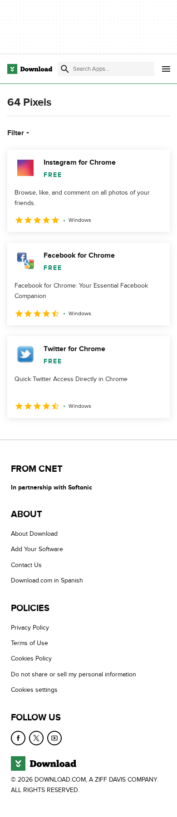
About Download (34, 534)
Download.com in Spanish (47, 580)
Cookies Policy (31, 658)
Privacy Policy (30, 627)
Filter (15, 132)
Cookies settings (34, 690)
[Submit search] (65, 69)
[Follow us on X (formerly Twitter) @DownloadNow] (36, 737)
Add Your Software (37, 549)
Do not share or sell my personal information (73, 674)
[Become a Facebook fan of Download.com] (18, 737)
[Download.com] (29, 69)
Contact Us (26, 564)
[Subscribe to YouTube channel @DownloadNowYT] (54, 737)
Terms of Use (29, 643)
